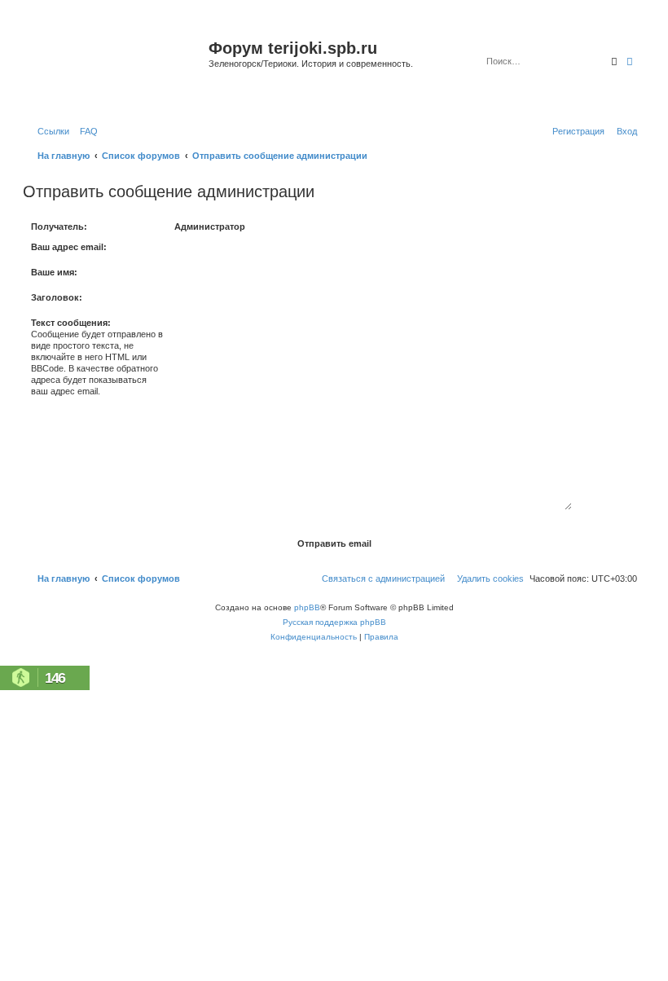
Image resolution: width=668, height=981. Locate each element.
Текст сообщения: (71, 323)
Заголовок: (56, 297)
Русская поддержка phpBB (334, 622)
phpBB (307, 607)
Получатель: (59, 226)
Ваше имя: (54, 272)
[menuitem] (85, 131)
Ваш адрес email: (69, 247)
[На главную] (118, 68)
